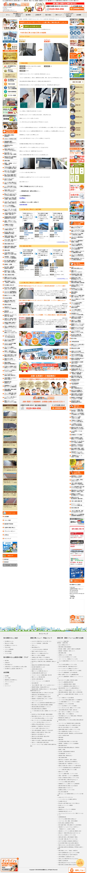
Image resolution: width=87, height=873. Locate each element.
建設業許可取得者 (8, 523)
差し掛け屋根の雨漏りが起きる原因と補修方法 (10, 261)
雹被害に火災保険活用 (63, 860)
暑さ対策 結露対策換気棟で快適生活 (9, 268)
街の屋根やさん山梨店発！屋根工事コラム (14, 668)
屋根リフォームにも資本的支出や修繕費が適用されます (43, 702)
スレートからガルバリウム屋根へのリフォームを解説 (77, 230)
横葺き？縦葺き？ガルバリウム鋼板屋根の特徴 (77, 252)
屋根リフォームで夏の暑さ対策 (38, 677)
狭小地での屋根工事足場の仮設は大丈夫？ (76, 335)
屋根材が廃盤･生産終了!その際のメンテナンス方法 (69, 729)
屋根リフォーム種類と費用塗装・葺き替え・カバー (77, 296)
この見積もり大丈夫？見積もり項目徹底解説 (76, 424)
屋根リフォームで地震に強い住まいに (40, 671)
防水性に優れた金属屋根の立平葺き (66, 822)
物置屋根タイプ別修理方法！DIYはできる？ (76, 476)
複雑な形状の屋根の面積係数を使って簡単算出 (10, 247)
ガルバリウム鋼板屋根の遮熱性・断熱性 (77, 241)
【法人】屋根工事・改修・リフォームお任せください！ (43, 685)
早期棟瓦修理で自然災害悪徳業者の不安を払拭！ (10, 217)
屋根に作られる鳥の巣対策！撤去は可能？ (41, 736)
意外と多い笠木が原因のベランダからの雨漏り (10, 171)
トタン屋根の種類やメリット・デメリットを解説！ (69, 701)
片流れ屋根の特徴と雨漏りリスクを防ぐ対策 (10, 253)
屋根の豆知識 (7, 304)
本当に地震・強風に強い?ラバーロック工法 (10, 240)
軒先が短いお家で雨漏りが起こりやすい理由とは (10, 288)
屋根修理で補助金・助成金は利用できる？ (76, 402)
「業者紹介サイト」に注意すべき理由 (76, 456)
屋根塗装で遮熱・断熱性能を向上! (76, 387)
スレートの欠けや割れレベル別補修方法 (76, 303)
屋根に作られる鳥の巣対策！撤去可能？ (77, 498)
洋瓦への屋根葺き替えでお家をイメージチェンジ (10, 327)
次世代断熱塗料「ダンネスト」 (75, 384)
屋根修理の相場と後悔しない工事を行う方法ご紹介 (42, 692)
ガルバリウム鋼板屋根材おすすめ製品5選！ (77, 248)
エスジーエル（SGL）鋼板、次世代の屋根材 (67, 820)
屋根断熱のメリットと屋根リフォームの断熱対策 (10, 386)
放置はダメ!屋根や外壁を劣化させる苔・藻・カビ (10, 319)
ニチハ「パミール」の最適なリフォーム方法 (67, 659)
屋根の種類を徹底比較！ (74, 292)
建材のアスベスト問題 (9, 295)
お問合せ (6, 534)
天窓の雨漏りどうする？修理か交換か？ (10, 378)
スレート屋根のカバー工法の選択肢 (77, 300)
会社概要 (78, 14)
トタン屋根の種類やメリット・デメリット (76, 310)
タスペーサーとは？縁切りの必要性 (9, 179)
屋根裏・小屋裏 (8, 264)
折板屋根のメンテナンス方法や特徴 (66, 703)
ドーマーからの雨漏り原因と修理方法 (9, 374)
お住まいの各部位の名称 (10, 138)
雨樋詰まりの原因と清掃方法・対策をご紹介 (41, 732)
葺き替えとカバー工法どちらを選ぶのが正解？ (77, 289)
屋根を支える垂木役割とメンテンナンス (9, 359)
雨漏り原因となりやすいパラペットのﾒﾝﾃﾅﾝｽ (10, 191)
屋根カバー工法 (80, 93)
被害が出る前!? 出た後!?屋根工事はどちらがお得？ (77, 428)
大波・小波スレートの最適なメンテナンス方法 (10, 221)
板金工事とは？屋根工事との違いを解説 (10, 153)
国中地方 (6, 559)
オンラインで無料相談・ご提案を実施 (40, 643)
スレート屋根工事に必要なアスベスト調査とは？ (10, 394)
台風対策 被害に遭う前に (37, 669)
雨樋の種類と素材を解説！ (37, 738)
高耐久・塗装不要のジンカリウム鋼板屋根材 (10, 352)
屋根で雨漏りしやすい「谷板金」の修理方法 (9, 282)
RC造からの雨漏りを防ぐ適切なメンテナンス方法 (10, 367)
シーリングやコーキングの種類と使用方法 (10, 229)
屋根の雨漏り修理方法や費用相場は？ (10, 363)
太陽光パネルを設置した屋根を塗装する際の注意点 (42, 740)
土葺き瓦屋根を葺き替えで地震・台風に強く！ (10, 214)
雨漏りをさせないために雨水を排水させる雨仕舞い (69, 845)
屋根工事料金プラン (36, 647)
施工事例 (28, 14)
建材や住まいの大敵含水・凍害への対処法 (9, 271)
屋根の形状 (7, 250)
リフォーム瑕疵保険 (9, 649)
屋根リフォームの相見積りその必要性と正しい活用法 (77, 414)
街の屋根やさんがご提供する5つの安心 (18, 15)
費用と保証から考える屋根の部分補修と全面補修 (42, 704)
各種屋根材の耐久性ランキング (65, 811)
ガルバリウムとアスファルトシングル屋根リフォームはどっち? (10, 331)
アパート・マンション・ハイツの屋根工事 (41, 681)
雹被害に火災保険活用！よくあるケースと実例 (77, 398)
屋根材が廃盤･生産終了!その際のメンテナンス (10, 323)
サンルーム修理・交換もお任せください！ (77, 480)
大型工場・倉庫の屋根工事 (37, 679)
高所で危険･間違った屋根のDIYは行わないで (68, 779)
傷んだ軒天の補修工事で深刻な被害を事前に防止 (10, 175)
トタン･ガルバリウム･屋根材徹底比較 (9, 336)
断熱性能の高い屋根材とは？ (8, 382)
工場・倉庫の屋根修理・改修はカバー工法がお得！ (77, 484)
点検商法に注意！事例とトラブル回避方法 (41, 657)
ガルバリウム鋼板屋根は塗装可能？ (77, 238)
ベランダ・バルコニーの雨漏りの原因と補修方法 (10, 202)
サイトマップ (7, 538)
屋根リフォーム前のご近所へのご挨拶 (76, 417)
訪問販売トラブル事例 (76, 434)
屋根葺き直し (79, 117)
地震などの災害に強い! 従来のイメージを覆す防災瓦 (69, 765)
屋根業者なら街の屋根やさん (11, 679)
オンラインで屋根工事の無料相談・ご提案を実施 (77, 410)
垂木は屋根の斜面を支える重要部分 (39, 708)
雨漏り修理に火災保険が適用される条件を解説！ (77, 394)
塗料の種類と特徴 (77, 529)
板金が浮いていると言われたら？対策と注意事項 (77, 442)
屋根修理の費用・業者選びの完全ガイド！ (10, 142)
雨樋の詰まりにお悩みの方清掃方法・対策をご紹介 (77, 491)
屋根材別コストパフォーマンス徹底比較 (10, 308)
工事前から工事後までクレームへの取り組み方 (77, 421)
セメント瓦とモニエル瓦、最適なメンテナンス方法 (69, 707)
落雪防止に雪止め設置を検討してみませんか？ (42, 724)
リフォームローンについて (37, 700)
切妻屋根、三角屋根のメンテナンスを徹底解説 (10, 257)
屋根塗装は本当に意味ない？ (8, 146)
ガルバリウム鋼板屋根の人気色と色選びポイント (68, 686)
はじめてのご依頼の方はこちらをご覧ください (42, 641)
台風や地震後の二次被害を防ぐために (77, 362)
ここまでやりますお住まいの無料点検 (68, 15)
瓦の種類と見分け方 (9, 285)
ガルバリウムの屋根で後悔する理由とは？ (9, 340)
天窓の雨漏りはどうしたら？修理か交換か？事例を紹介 (70, 715)
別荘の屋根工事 (75, 507)
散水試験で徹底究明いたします (38, 667)
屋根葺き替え (79, 87)
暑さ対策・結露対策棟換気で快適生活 (66, 751)
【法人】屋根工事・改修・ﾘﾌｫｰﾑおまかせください (77, 511)
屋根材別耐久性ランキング (8, 311)
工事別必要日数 (75, 341)
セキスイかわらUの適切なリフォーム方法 (67, 656)
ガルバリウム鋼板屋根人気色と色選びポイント (77, 245)
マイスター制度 (8, 653)
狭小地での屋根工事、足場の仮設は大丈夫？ (67, 666)
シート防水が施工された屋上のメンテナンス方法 (10, 187)
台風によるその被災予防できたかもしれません (77, 352)
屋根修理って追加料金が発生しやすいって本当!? (77, 445)
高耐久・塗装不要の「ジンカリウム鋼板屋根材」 (68, 775)
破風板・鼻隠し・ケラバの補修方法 (66, 713)
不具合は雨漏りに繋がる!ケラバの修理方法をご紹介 (69, 725)
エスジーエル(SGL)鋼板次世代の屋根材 (10, 344)
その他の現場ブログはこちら (62, 329)
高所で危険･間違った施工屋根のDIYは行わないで (10, 355)
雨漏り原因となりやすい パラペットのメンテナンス (43, 716)
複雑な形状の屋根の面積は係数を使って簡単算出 (68, 747)
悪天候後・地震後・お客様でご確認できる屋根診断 (69, 648)
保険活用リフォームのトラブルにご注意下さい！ (68, 827)
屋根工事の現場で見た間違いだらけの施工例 (76, 377)
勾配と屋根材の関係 (9, 274)
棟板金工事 (79, 123)
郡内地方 (6, 562)
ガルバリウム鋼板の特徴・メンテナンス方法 (67, 773)
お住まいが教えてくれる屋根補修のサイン (77, 285)
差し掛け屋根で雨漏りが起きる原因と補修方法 (68, 843)
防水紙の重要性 (8, 298)
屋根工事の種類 (77, 82)
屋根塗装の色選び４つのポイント (75, 380)
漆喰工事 (78, 99)
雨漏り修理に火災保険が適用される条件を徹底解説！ (69, 864)
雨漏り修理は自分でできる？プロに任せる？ (10, 150)
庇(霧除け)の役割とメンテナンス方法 (9, 225)
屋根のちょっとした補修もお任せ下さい (40, 653)
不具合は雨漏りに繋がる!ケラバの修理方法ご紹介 (10, 168)
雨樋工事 (78, 105)
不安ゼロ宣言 (7, 647)
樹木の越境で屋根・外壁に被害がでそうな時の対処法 (77, 449)
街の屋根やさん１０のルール (11, 645)
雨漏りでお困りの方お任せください (39, 651)
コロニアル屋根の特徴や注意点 (75, 307)
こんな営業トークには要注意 (76, 431)
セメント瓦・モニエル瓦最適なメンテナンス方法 (10, 210)
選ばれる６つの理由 (9, 643)
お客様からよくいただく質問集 (65, 654)
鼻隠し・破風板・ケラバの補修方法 (10, 164)
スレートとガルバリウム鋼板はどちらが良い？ (77, 227)
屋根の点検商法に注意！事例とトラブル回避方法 (77, 438)
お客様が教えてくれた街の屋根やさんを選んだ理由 (16, 666)
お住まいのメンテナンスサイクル (65, 797)
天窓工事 (78, 134)
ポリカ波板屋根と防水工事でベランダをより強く (77, 487)
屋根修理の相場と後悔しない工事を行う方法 (76, 275)
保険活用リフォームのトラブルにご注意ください (77, 452)
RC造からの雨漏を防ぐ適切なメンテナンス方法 (68, 777)
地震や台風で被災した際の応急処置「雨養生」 (10, 237)
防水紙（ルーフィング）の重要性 (65, 805)
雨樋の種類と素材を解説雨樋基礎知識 (10, 390)
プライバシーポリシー (9, 531)
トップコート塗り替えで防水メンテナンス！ (10, 397)
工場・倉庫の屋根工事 (76, 501)
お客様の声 (38, 14)
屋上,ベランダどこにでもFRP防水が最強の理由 (10, 194)
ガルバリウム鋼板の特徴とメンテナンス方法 (10, 348)
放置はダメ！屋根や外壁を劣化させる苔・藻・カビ (69, 833)
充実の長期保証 (8, 651)
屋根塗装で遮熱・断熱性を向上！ (65, 755)
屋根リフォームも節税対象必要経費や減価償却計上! (77, 515)
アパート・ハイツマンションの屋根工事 (76, 505)
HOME (20, 19)
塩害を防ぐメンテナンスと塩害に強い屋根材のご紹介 (69, 831)
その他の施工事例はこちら (62, 242)
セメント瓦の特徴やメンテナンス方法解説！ (10, 206)
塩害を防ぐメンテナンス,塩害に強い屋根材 (10, 315)
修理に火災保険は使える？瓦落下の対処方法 (77, 359)
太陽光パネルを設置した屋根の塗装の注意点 (77, 317)
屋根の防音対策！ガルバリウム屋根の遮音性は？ (77, 259)
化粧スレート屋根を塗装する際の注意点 (76, 321)
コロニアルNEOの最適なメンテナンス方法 (77, 332)
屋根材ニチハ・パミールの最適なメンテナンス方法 (77, 324)
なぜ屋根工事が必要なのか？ (77, 268)
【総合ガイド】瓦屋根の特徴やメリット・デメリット (69, 690)
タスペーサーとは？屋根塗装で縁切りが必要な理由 (69, 723)
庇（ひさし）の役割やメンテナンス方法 (10, 371)
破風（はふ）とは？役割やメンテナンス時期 (10, 401)
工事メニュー (58, 14)
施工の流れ (48, 14)
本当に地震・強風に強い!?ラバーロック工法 (67, 839)
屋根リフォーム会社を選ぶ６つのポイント (77, 345)
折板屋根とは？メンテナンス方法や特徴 (77, 314)
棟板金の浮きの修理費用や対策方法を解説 (10, 157)
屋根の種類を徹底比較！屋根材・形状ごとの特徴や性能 (70, 692)
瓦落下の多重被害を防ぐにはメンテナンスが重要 (77, 355)
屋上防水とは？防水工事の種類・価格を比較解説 (10, 198)
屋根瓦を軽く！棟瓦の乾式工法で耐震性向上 (76, 366)
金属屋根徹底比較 (62, 816)
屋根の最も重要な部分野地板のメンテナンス (9, 301)
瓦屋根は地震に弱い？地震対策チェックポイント (77, 370)
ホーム (8, 14)
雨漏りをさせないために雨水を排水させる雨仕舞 (10, 278)
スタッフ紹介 (7, 520)
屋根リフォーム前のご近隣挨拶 (38, 655)
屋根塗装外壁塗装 (78, 129)
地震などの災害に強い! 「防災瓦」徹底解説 (76, 373)
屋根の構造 (7, 160)
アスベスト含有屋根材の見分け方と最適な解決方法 (69, 767)
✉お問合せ (22, 198)
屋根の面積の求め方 (9, 243)
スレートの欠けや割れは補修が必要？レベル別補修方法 (70, 699)
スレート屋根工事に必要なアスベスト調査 (67, 769)
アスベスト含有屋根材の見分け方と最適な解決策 (10, 292)
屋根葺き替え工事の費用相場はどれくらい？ (77, 278)
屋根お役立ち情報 (75, 348)
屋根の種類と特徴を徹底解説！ (9, 135)
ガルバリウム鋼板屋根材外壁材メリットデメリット (77, 255)
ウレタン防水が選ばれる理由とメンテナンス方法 (10, 183)
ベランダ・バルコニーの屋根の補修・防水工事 (42, 675)
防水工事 (78, 111)
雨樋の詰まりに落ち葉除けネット (39, 734)
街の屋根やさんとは (9, 641)
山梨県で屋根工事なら (9, 527)
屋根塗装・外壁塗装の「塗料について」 (67, 650)
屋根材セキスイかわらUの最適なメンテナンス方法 (77, 328)
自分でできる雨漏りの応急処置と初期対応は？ (77, 391)
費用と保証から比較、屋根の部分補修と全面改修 (77, 282)
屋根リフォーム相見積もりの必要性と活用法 (41, 696)
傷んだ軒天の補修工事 (63, 791)
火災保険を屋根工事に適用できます (39, 673)
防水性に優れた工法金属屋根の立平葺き (9, 233)
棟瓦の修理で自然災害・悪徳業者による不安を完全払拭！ (70, 733)
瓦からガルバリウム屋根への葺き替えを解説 (77, 234)
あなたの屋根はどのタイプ (64, 644)
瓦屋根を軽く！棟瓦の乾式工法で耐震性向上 (67, 761)
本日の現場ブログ (8, 664)
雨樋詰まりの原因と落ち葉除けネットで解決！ (77, 494)
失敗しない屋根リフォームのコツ (76, 271)
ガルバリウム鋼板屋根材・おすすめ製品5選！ (68, 672)
